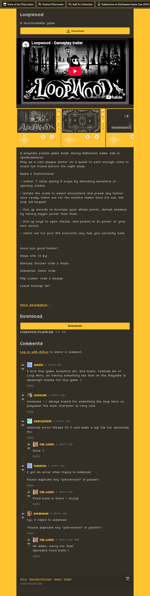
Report (58, 579)
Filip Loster (47, 444)
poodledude (41, 513)
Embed (67, 579)
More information (34, 305)
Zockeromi (40, 395)
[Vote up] (23, 365)
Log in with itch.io (34, 352)
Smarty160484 (43, 421)
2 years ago (53, 365)
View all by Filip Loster (40, 579)
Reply (30, 385)
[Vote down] (23, 369)
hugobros (40, 466)
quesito (38, 365)
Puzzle (32, 583)
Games (23, 583)
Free (39, 583)
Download (77, 30)
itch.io (23, 579)
